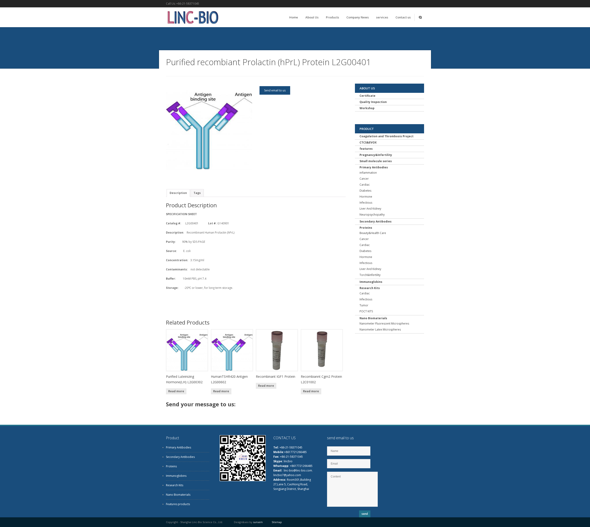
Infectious (366, 203)
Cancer (364, 179)
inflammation (368, 173)
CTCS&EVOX (368, 142)
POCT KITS (366, 311)
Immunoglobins (371, 282)
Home (293, 17)
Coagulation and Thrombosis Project (386, 136)
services (382, 17)
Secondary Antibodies (376, 221)
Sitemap (277, 522)
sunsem (258, 522)
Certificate (367, 96)
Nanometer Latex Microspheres (380, 329)
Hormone (366, 197)
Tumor (364, 305)
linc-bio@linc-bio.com (298, 470)
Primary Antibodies (374, 167)
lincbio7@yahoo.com (287, 475)
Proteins (366, 228)
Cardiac (365, 185)
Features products (178, 504)
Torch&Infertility (370, 275)
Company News (357, 17)
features (366, 149)
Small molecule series (376, 161)
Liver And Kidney (370, 209)
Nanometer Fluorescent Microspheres (384, 323)
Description (178, 193)
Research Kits (370, 288)
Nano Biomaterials (373, 318)
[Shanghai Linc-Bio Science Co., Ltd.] (192, 25)
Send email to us (275, 90)
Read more (176, 391)
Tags (197, 193)
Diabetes (365, 191)
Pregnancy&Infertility (376, 155)
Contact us (403, 17)
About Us (312, 17)
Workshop (367, 108)
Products (332, 17)
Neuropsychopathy (372, 215)
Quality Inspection (373, 102)
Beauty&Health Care (373, 233)
